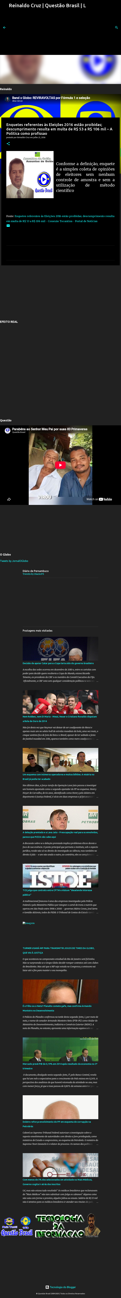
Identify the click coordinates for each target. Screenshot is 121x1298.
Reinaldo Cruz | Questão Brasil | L (47, 5)
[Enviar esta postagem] (8, 227)
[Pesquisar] (116, 27)
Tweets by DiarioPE (33, 574)
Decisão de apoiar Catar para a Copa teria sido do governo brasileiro (58, 663)
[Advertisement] (47, 33)
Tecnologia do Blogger (62, 1287)
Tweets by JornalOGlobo (14, 560)
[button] (8, 144)
